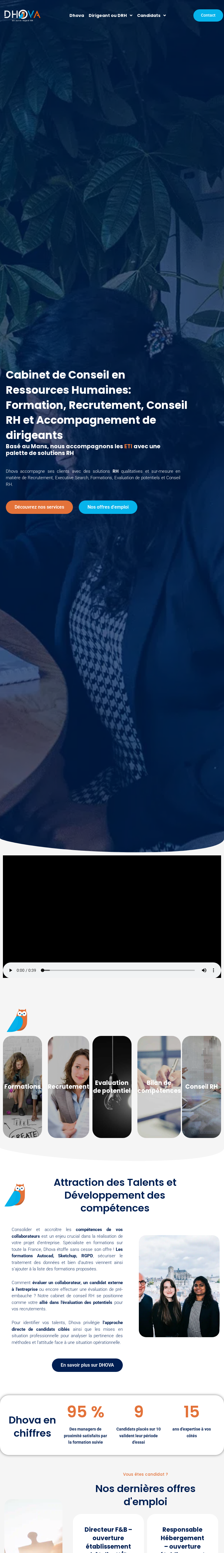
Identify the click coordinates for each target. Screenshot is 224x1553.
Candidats (148, 15)
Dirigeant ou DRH (108, 15)
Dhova (76, 15)
